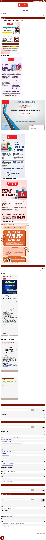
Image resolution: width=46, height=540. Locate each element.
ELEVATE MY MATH (6, 478)
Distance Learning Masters (7, 525)
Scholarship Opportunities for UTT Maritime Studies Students (8, 343)
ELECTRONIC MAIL (5, 453)
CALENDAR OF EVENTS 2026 (7, 481)
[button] (32, 410)
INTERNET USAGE (5, 455)
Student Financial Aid (5, 404)
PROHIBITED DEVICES (6, 444)
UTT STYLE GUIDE (5, 479)
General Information (4, 265)
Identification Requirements (7, 439)
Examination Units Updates (6, 484)
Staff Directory (23, 533)
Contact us (16, 533)
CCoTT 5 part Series (6, 514)
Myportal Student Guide (6, 508)
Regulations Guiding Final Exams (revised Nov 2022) (11, 437)
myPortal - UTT (7, 13)
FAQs (3, 418)
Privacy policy (4, 533)
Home (24, 10)
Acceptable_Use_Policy (6, 451)
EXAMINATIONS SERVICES (7, 441)
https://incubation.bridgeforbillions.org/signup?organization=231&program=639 (9, 326)
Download (13, 335)
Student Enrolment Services (6, 494)
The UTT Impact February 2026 (8, 463)
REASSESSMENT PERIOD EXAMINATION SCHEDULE (11, 443)
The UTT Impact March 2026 (7, 465)
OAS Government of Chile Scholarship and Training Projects (13, 523)
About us (11, 533)
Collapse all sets (42, 270)
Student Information (4, 421)
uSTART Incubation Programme (7, 276)
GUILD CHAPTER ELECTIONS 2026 (8, 471)
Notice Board (3, 18)
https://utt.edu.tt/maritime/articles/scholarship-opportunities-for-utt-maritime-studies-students (9, 365)
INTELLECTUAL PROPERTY (7, 456)
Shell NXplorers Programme (7, 516)
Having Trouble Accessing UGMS (8, 435)
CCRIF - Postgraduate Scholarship (8, 526)
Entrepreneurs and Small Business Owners (8, 379)
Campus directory (32, 533)
